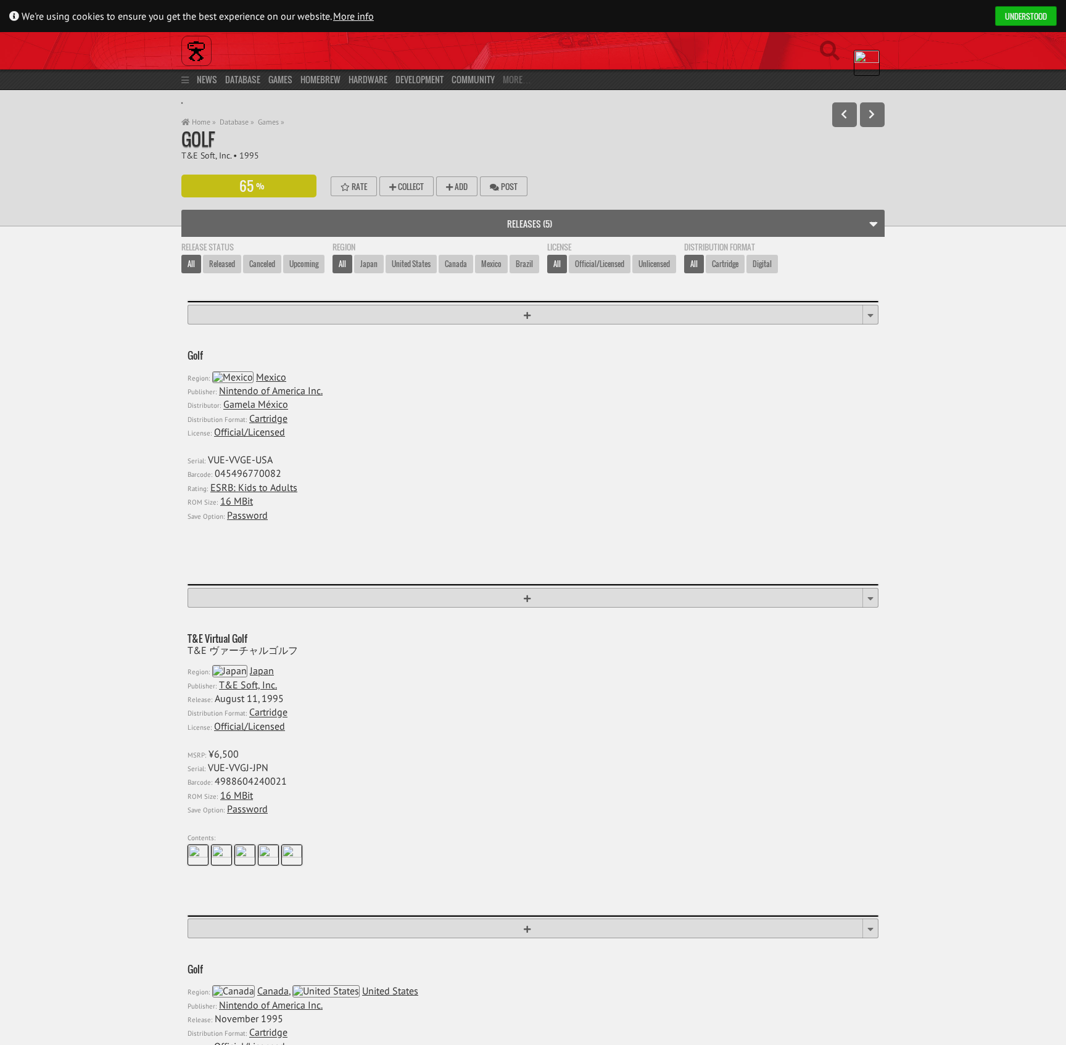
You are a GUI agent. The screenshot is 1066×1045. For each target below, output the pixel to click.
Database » (237, 121)
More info (353, 16)
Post (508, 186)
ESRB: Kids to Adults (253, 487)
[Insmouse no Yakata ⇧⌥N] (872, 114)
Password (247, 515)
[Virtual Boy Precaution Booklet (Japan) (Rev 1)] (291, 855)
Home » (203, 121)
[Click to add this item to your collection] (533, 314)
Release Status (207, 247)
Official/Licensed (249, 432)
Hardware (368, 79)
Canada (273, 991)
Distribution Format (719, 247)
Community (473, 79)
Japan (262, 670)
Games (280, 79)
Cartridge (268, 418)
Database (242, 79)
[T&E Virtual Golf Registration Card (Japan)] (198, 855)
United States (390, 991)
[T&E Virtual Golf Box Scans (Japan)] (244, 855)
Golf (198, 139)
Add (460, 186)
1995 (249, 155)
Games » (271, 121)
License (559, 247)
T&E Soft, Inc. (206, 155)
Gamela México (255, 405)
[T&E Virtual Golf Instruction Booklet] (268, 855)
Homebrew (320, 79)
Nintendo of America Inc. (271, 390)
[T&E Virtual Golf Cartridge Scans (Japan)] (221, 855)
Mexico (271, 377)
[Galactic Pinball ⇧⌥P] (844, 114)
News (207, 79)
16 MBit (236, 501)
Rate (358, 186)
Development (419, 79)
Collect (410, 186)
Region (344, 247)
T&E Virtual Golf (217, 638)
